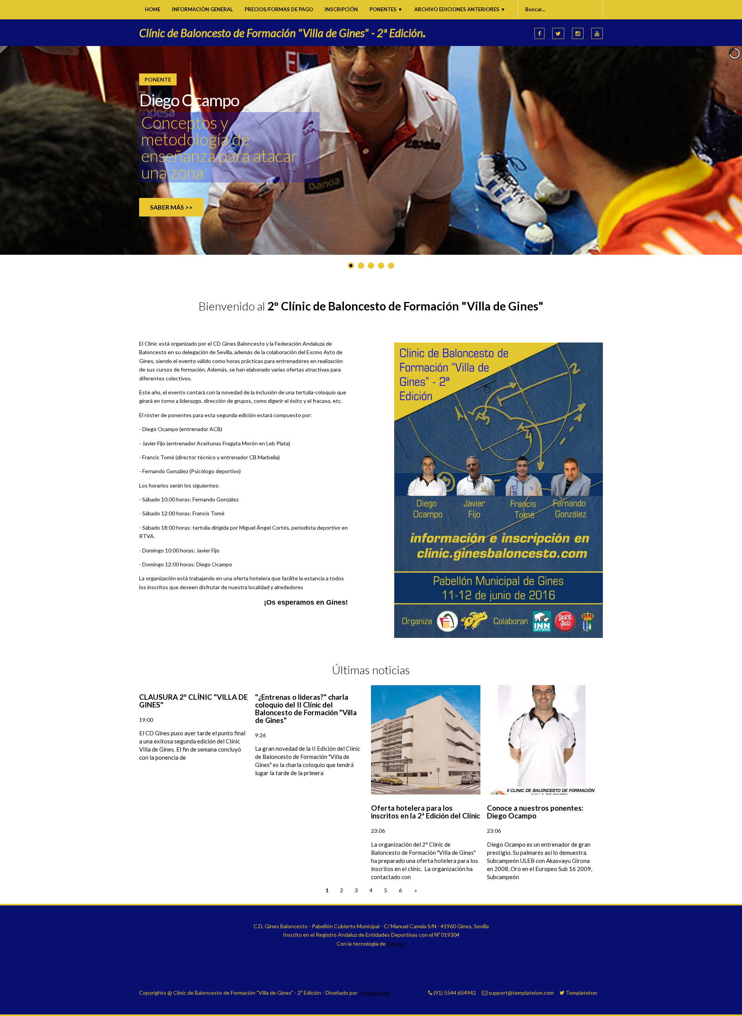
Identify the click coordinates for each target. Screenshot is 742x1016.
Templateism (374, 992)
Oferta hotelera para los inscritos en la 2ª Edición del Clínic (425, 811)
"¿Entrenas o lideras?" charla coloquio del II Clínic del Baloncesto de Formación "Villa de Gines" (306, 708)
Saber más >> (171, 207)
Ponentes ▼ (386, 9)
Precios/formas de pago (279, 9)
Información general (202, 9)
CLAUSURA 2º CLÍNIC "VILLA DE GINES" (193, 700)
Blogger (396, 943)
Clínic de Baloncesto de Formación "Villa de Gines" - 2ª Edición (282, 32)
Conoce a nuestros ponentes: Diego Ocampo (535, 811)
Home (152, 9)
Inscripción (341, 9)
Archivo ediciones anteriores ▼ (459, 9)
